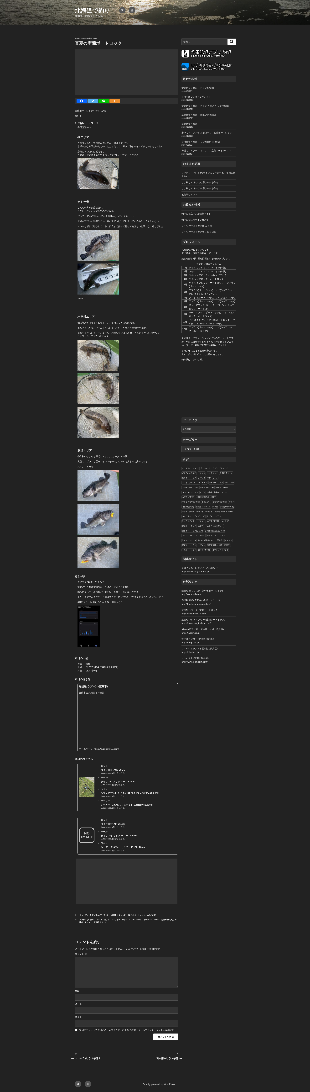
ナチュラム (120, 773)
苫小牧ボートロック (190, 487)
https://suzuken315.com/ (106, 749)
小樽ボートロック (216, 483)
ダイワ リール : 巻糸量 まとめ (196, 225)
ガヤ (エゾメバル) (189, 473)
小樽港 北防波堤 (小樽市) (215, 531)
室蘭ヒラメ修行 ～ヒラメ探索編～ (198, 88)
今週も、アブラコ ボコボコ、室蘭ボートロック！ (206, 150)
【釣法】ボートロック (136, 915)
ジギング (225, 521)
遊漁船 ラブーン (100, 922)
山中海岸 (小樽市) (227, 507)
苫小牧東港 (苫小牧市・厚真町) (210, 540)
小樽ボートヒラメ (189, 550)
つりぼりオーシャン (190, 492)
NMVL (95, 38)
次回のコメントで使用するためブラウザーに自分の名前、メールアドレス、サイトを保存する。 (127, 1030)
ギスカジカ (101, 920)
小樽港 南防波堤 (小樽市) (206, 497)
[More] (114, 101)
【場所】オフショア (118, 915)
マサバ (231, 502)
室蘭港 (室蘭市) (213, 492)
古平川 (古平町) (204, 550)
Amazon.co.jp (107, 773)
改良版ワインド (189, 194)
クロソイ (111, 920)
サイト (78, 1017)
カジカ (200, 526)
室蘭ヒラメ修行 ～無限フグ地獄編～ (199, 114)
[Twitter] (93, 101)
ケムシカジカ (210, 526)
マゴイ (202, 492)
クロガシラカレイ (196, 511)
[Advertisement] (126, 72)
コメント (81, 954)
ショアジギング (188, 521)
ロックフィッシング (144, 920)
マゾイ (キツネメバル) (191, 483)
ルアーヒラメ (212, 535)
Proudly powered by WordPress (159, 1084)
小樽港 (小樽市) (222, 487)
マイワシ (217, 516)
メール (78, 1004)
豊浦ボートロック (189, 526)
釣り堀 (215, 507)
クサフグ (223, 535)
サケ (209, 478)
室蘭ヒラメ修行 (189, 123)
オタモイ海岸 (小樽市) (191, 502)
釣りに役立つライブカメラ (195, 219)
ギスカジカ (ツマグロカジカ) (193, 535)
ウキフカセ (229, 483)
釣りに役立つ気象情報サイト (196, 213)
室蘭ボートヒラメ (189, 545)
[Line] (103, 101)
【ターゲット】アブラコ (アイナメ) (93, 915)
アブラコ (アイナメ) (87, 920)
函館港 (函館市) (188, 497)
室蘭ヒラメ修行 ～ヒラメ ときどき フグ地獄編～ (206, 106)
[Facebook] (82, 101)
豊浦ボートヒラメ (189, 540)
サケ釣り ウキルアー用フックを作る (199, 188)
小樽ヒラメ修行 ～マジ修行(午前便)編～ (201, 141)
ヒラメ (204, 483)
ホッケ (184, 511)
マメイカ (228, 540)
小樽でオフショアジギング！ (196, 96)
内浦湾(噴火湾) (167, 920)
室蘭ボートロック (189, 478)
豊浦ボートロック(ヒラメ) (192, 531)
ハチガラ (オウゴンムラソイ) (193, 516)
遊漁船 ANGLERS (207, 487)
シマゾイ (201, 478)
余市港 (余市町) (213, 521)
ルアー (131, 920)
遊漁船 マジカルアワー (223, 511)
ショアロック (212, 473)
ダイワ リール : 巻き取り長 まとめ (198, 231)
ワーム (156, 920)
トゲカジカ (200, 521)
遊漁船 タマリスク (203, 507)
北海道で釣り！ (95, 10)
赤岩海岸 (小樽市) (219, 502)
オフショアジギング (220, 550)
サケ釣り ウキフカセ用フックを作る (199, 182)
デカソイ (208, 511)
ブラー (220, 526)
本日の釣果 (151, 915)
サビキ (209, 516)
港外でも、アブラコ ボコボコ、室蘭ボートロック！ (207, 132)
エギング (201, 545)
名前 (77, 991)
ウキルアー (206, 502)
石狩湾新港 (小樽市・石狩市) (218, 545)
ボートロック (122, 920)
